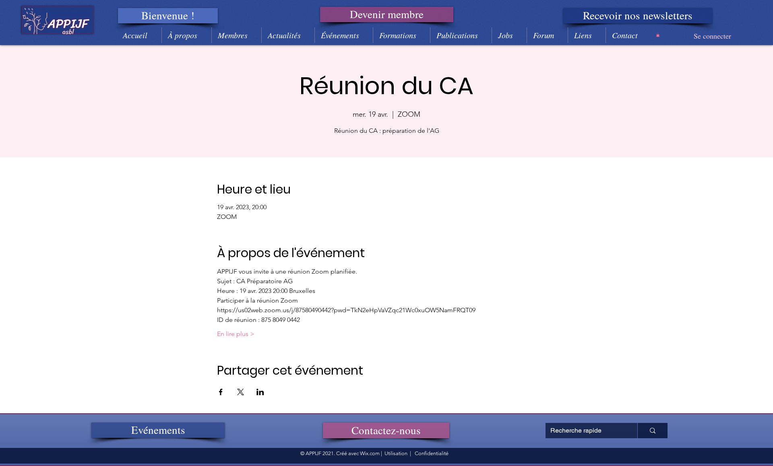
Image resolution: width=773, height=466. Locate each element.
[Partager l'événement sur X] (240, 392)
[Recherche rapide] (652, 430)
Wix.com (370, 453)
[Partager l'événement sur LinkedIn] (260, 392)
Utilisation (395, 453)
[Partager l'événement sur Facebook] (221, 392)
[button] (168, 15)
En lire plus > (235, 334)
